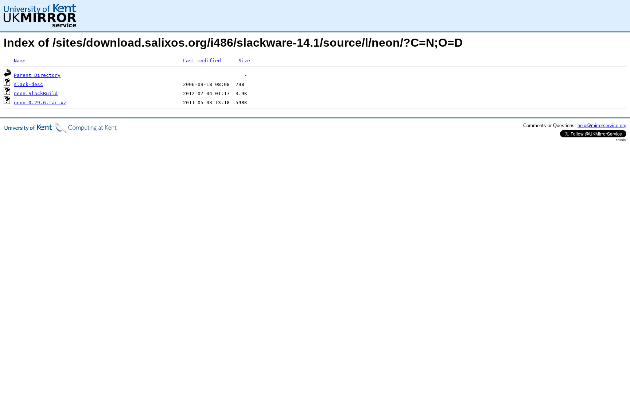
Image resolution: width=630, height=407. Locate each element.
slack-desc (28, 84)
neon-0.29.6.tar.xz (40, 102)
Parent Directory (37, 75)
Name (20, 60)
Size (244, 60)
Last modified (202, 60)
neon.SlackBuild (36, 93)
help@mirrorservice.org (602, 125)
